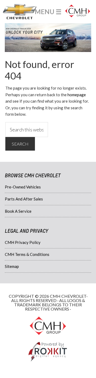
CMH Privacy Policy (23, 242)
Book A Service (18, 211)
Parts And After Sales (24, 198)
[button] (48, 11)
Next (84, 37)
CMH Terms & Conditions (27, 254)
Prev (11, 37)
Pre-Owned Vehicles (23, 186)
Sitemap (12, 266)
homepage (76, 94)
